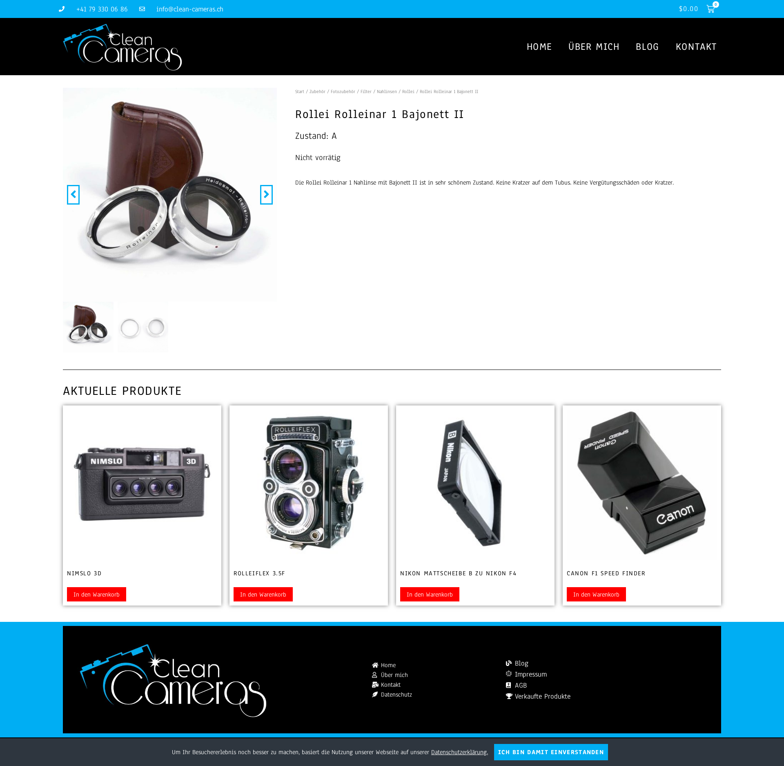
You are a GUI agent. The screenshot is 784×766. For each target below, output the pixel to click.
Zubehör (317, 91)
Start (299, 91)
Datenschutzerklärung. (459, 752)
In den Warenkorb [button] (97, 594)
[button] (73, 195)
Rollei (408, 91)
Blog (647, 46)
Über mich (593, 46)
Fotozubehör (343, 91)
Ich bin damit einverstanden (551, 752)
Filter (366, 91)
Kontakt (696, 46)
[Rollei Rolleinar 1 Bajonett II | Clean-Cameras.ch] (170, 195)
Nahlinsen (387, 91)
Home (539, 46)
